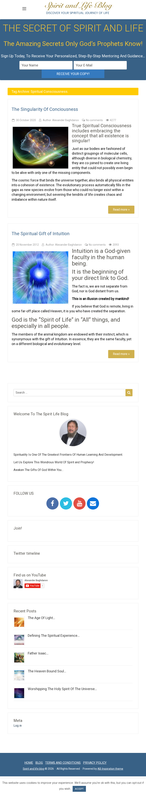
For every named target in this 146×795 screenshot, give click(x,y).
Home (28, 763)
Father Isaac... (38, 653)
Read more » (121, 209)
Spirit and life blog (33, 768)
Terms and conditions (63, 763)
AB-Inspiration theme (110, 768)
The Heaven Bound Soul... (47, 671)
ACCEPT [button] (79, 788)
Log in (17, 725)
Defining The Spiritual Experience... (54, 636)
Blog (39, 763)
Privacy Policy (94, 763)
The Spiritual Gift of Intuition (41, 233)
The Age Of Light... (41, 618)
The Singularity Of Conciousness (45, 109)
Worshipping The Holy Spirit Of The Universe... (62, 689)
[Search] (129, 392)
